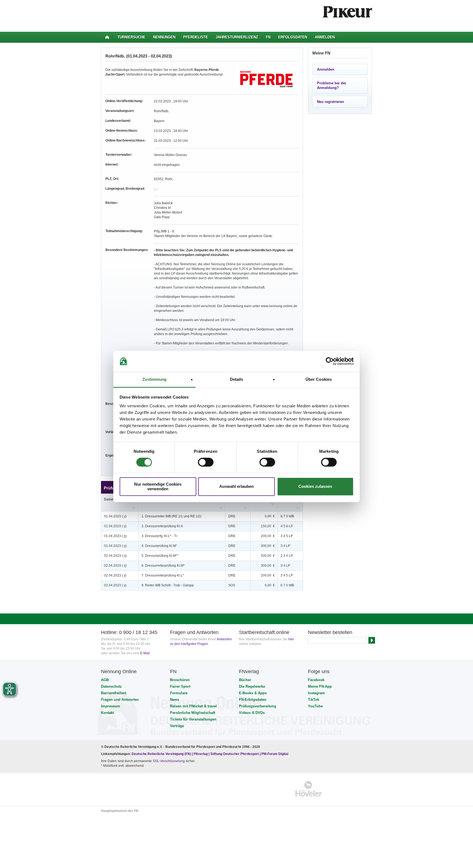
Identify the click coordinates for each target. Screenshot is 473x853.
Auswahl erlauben (236, 486)
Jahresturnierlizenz (237, 37)
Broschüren (180, 680)
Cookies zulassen (315, 486)
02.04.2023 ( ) (115, 556)
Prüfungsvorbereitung (257, 706)
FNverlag (201, 754)
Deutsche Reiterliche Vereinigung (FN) (161, 754)
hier (291, 639)
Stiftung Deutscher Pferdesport (234, 754)
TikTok (313, 700)
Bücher (245, 680)
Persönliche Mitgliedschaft (192, 713)
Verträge (177, 726)
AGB (105, 680)
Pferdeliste (195, 37)
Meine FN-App (320, 686)
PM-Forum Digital (274, 754)
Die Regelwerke (252, 686)
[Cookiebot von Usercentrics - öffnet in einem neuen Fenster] (330, 361)
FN (268, 37)
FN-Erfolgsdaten (252, 700)
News (174, 700)
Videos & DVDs (252, 713)
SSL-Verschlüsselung (169, 761)
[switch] (206, 462)
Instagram (316, 693)
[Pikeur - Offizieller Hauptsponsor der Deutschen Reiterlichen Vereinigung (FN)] (124, 789)
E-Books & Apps (253, 693)
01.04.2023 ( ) (115, 516)
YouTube (315, 706)
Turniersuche (131, 37)
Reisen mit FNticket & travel (193, 706)
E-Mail (145, 653)
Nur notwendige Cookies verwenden (157, 486)
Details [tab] (236, 379)
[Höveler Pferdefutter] (308, 789)
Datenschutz (111, 686)
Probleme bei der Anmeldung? (331, 85)
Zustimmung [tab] (154, 379)
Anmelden (325, 37)
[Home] (107, 37)
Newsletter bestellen (330, 632)
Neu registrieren (330, 102)
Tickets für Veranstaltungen (193, 719)
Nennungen (164, 37)
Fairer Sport (180, 686)
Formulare (179, 693)
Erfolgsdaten (292, 37)
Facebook (316, 680)
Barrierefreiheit (113, 693)
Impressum (110, 706)
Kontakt (107, 713)
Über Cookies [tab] (318, 379)
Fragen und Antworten (120, 700)
